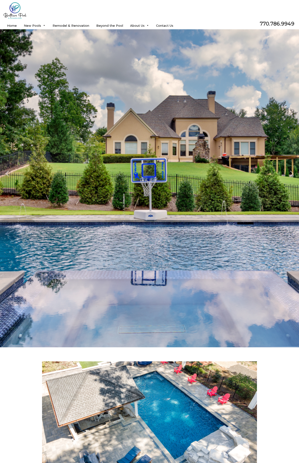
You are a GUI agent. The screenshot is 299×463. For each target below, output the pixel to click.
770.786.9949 (277, 24)
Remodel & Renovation (71, 25)
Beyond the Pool (109, 25)
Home (12, 25)
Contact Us (164, 25)
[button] (7, 173)
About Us (137, 25)
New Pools (32, 25)
